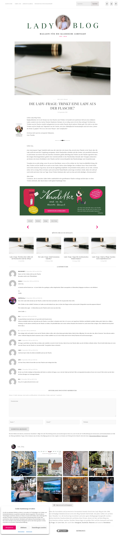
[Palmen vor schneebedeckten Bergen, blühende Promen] (101, 463)
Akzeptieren (9, 527)
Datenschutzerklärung (95, 436)
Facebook (85, 522)
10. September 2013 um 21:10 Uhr (28, 316)
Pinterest (92, 522)
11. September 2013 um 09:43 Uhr (29, 340)
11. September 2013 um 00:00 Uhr (27, 330)
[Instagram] (111, 4)
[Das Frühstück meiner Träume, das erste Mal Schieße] (75, 489)
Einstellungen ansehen (39, 527)
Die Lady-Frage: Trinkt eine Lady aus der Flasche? (62, 105)
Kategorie (8, 4)
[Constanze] (19, 128)
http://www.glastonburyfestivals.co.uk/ (28, 382)
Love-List (61, 522)
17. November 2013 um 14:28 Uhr (29, 369)
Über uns (18, 4)
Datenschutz (21, 531)
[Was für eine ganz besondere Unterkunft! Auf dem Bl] (75, 463)
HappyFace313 (21, 298)
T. (18, 330)
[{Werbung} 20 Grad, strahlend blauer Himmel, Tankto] (23, 489)
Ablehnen (23, 527)
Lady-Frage (54, 221)
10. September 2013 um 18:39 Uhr (33, 271)
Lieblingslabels (28, 4)
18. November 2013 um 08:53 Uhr (28, 379)
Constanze (19, 124)
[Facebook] (107, 4)
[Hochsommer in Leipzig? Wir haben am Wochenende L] (23, 463)
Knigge (45, 221)
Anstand (30, 221)
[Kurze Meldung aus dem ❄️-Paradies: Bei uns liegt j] (101, 489)
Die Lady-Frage (62, 99)
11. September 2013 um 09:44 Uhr (29, 350)
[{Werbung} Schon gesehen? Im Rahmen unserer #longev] (49, 489)
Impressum (29, 531)
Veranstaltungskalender (43, 4)
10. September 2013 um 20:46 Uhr (33, 298)
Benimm (38, 221)
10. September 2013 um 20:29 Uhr (30, 281)
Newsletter (106, 522)
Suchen (95, 4)
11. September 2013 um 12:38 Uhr (29, 359)
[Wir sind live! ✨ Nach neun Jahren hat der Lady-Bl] (49, 463)
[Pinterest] (116, 4)
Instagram (78, 522)
